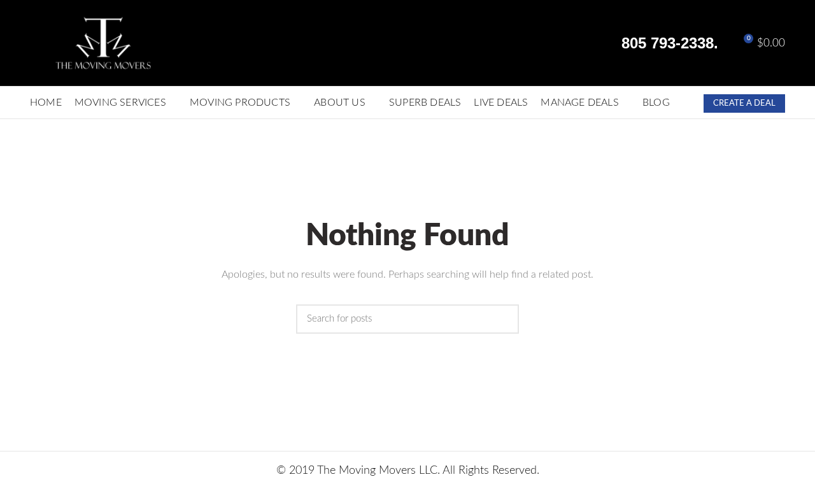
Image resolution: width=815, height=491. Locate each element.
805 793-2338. (667, 43)
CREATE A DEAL (744, 103)
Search (503, 324)
